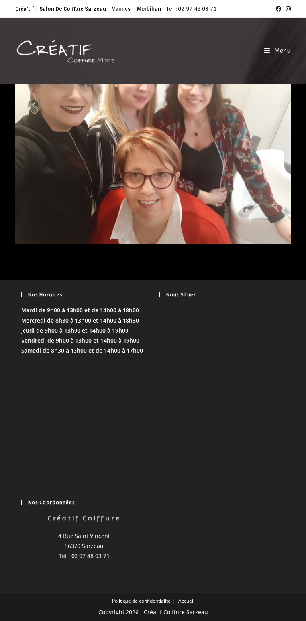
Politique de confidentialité (141, 600)
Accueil (186, 600)
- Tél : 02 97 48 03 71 (189, 8)
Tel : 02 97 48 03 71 (84, 556)
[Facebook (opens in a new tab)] (278, 9)
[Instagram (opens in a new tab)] (287, 9)
